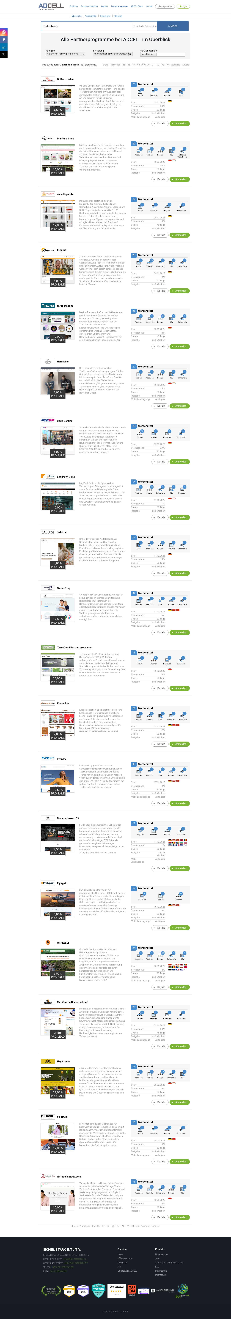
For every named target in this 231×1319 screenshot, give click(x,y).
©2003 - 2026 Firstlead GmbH (115, 1312)
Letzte (185, 64)
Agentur (104, 6)
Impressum (160, 1275)
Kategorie (50, 50)
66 (129, 64)
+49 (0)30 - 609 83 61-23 (76, 1263)
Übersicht (77, 16)
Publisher (74, 6)
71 (153, 64)
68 (138, 64)
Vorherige (115, 64)
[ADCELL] (116, 1291)
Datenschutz (161, 1271)
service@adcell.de (58, 1271)
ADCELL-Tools (137, 6)
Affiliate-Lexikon (125, 1258)
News (120, 1254)
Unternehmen (161, 1254)
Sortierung (98, 50)
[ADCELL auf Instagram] (4, 32)
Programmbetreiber (89, 6)
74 (168, 64)
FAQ (157, 1266)
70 (148, 64)
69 (143, 64)
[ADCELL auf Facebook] (4, 39)
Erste (105, 64)
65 (124, 64)
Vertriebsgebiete (148, 50)
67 (133, 64)
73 (163, 64)
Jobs (157, 1258)
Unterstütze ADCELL (127, 1271)
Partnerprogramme (119, 6)
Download (122, 1262)
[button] (173, 26)
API (119, 1266)
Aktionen (118, 16)
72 (158, 64)
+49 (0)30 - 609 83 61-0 (74, 1259)
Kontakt (149, 6)
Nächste (175, 64)
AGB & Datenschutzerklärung (169, 1262)
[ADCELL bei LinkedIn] (4, 47)
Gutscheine (105, 16)
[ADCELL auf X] (4, 54)
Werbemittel (90, 16)
